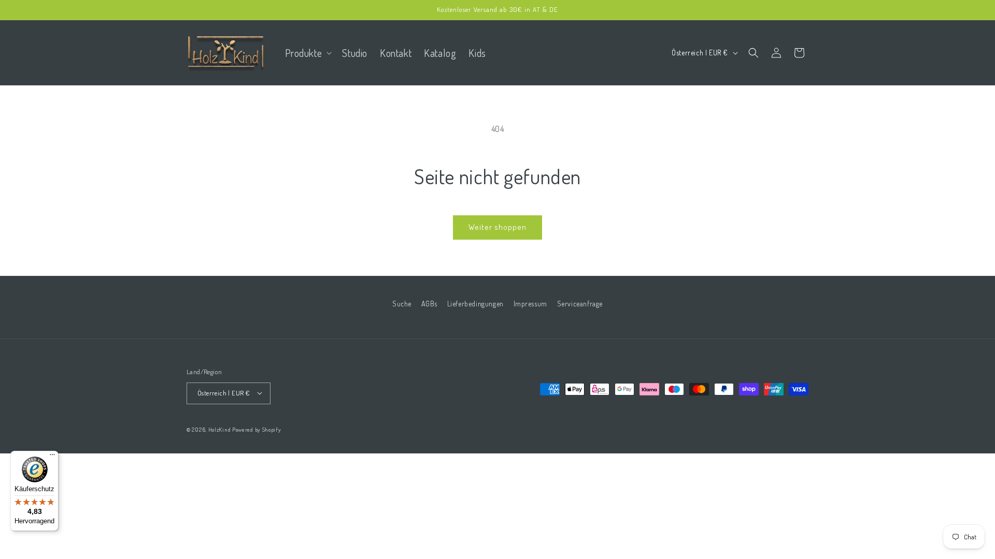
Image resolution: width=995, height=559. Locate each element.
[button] (307, 53)
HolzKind (219, 429)
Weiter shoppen (497, 227)
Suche (401, 303)
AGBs (429, 303)
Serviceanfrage (580, 303)
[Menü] (52, 457)
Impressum (530, 303)
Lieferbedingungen (475, 303)
